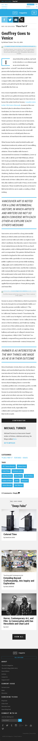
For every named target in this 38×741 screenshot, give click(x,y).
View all (19, 637)
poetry (17, 480)
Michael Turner (15, 428)
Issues (25, 458)
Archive (4, 674)
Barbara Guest (22, 466)
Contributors (4, 6)
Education (4, 693)
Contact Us (5, 677)
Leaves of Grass (7, 480)
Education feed (6, 706)
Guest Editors (5, 671)
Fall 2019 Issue (7, 1)
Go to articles (9, 443)
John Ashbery (29, 476)
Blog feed (4, 700)
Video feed (5, 703)
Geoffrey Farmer (7, 476)
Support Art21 (30, 4)
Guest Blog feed (6, 709)
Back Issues (4, 8)
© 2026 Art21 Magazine (8, 736)
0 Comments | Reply (10, 493)
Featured (17, 458)
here (14, 439)
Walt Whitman (19, 485)
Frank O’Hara (6, 471)
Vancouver (25, 480)
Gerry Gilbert (18, 476)
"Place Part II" (7, 458)
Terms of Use (33, 733)
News (3, 690)
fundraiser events (18, 471)
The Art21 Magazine (7, 665)
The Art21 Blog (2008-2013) (10, 668)
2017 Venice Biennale (9, 466)
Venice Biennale (7, 485)
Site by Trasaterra (18, 736)
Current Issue (5, 687)
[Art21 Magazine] (20, 11)
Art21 (3, 4)
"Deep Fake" (15, 1)
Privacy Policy (26, 733)
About (6, 4)
